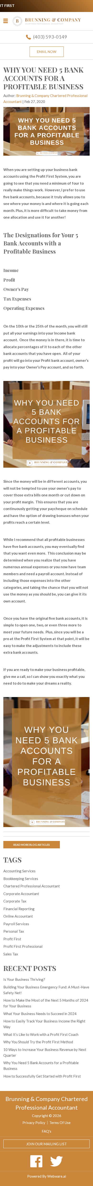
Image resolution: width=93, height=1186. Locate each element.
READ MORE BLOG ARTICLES (31, 844)
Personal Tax (13, 931)
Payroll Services (16, 924)
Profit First (12, 939)
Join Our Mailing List (46, 1144)
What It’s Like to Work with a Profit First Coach (40, 1034)
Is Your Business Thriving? (24, 979)
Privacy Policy (33, 1122)
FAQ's (46, 1131)
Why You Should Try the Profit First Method (38, 1042)
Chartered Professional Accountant (31, 886)
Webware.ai (56, 1176)
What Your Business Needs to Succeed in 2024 (40, 1013)
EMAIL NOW (46, 52)
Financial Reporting (19, 909)
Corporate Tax (14, 901)
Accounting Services (19, 871)
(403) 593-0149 (50, 37)
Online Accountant (18, 916)
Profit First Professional (22, 946)
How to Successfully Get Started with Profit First (42, 1076)
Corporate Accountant (21, 893)
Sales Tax (10, 954)
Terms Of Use (60, 1122)
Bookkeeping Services (20, 878)
